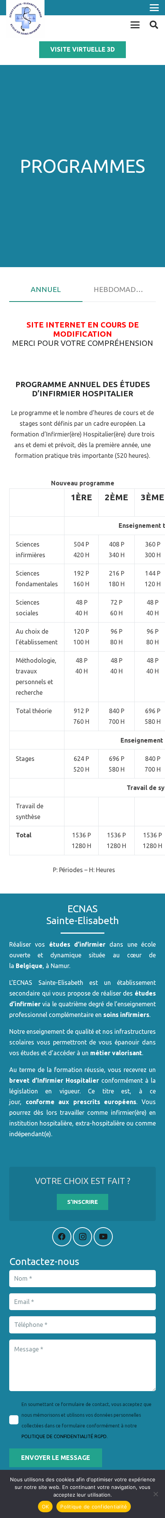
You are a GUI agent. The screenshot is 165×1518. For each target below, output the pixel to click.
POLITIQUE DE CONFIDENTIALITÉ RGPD (64, 1436)
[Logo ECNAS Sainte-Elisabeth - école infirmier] (25, 19)
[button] (154, 7)
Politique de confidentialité (93, 1506)
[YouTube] (103, 1236)
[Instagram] (82, 1236)
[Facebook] (61, 1236)
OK (45, 1506)
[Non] (155, 1494)
